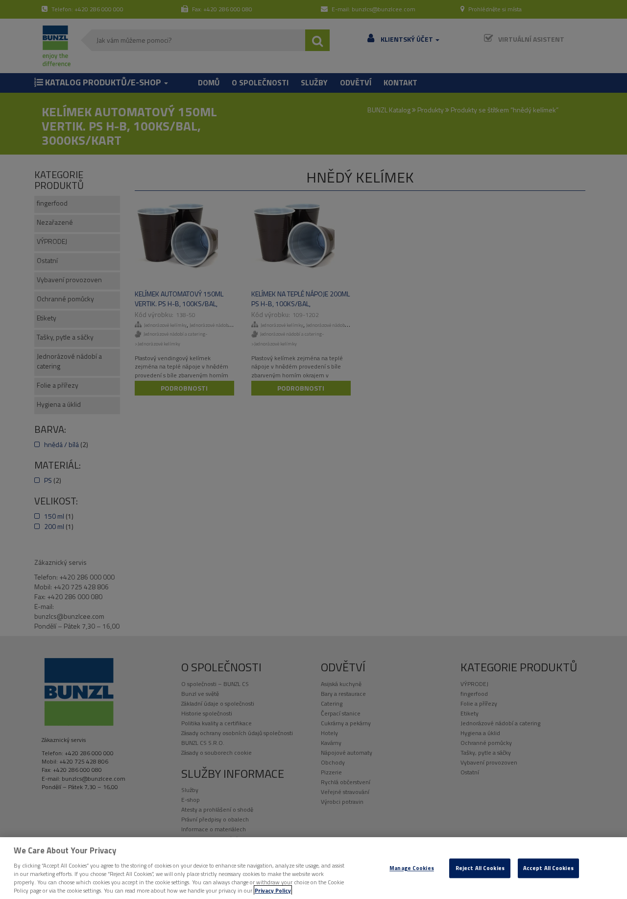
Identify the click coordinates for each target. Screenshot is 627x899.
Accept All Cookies (548, 868)
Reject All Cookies (480, 868)
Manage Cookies (411, 868)
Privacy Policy (273, 890)
